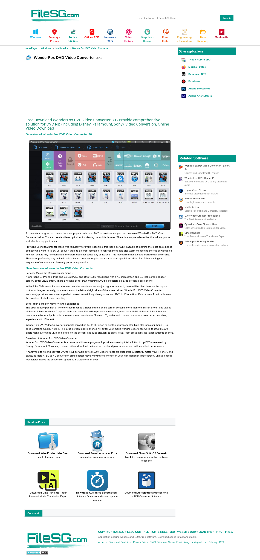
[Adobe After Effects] (184, 96)
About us (102, 542)
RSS (221, 542)
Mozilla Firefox (197, 66)
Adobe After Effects (200, 95)
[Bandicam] (184, 81)
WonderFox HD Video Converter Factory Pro (207, 167)
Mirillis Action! (192, 207)
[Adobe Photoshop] (184, 89)
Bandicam (194, 81)
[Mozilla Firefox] (184, 67)
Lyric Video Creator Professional (202, 215)
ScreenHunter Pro (194, 198)
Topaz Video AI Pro (195, 190)
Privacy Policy (140, 542)
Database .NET (197, 74)
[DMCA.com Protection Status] (37, 552)
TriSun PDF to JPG (199, 59)
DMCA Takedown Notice (162, 542)
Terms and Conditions (120, 542)
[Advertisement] (99, 88)
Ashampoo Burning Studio (199, 241)
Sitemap (213, 542)
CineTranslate (192, 232)
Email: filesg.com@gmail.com (191, 542)
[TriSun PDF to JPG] (184, 60)
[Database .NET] (184, 74)
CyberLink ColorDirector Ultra (200, 224)
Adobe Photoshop (199, 88)
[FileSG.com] (55, 8)
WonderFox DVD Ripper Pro (200, 178)
